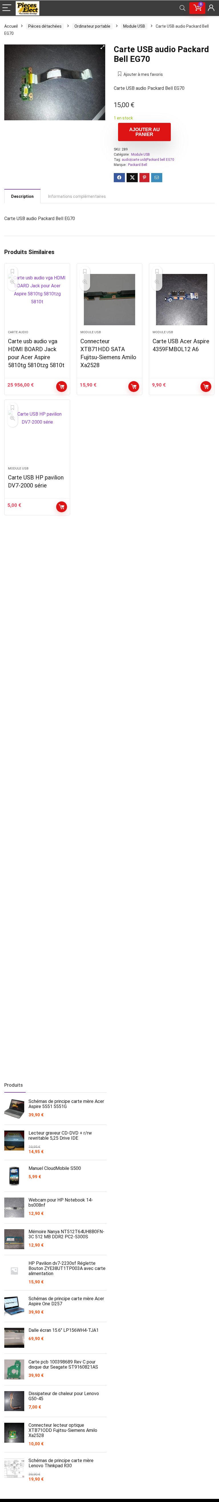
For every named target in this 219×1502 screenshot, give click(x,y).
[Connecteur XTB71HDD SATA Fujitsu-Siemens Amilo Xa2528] (109, 299)
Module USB (134, 26)
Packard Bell (137, 165)
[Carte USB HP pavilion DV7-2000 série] (37, 436)
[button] (102, 47)
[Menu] (7, 8)
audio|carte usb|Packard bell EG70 (148, 160)
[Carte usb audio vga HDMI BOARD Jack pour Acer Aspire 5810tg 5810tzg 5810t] (37, 299)
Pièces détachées (45, 26)
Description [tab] (22, 196)
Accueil (11, 26)
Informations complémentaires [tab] (77, 196)
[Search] (182, 8)
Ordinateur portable (92, 26)
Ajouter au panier (144, 132)
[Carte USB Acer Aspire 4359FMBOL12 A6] (182, 299)
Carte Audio (18, 332)
